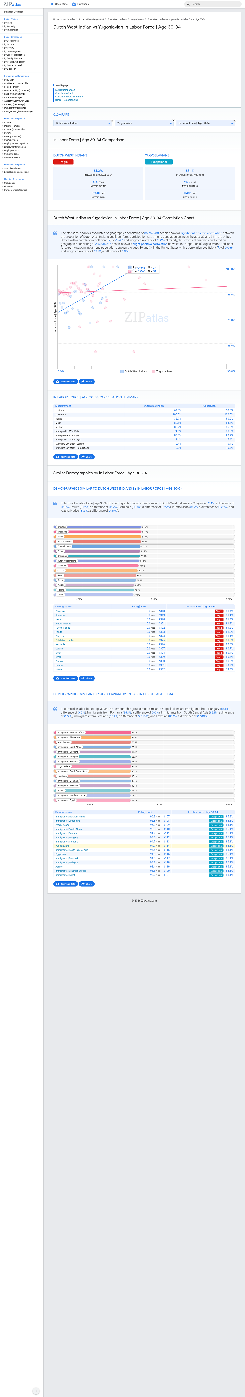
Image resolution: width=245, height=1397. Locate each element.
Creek (58, 657)
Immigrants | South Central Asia (72, 850)
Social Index (69, 19)
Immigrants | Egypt (65, 875)
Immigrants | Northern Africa (70, 816)
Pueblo (59, 661)
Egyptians (61, 854)
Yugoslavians (137, 19)
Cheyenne (61, 636)
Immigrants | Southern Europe (71, 870)
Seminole (60, 644)
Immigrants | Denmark (67, 858)
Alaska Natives (63, 623)
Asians (59, 866)
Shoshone (61, 615)
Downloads (83, 4)
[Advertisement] (98, 56)
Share (89, 381)
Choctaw (60, 611)
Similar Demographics (66, 100)
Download (228, 262)
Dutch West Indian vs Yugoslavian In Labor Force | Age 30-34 (176, 19)
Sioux (58, 652)
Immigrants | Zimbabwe (68, 820)
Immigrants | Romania (67, 841)
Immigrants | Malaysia (67, 862)
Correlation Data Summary (69, 96)
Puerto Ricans (63, 627)
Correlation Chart (64, 93)
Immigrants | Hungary (67, 837)
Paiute (59, 632)
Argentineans (62, 825)
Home (56, 19)
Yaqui (58, 619)
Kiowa (59, 669)
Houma (59, 665)
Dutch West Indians (117, 19)
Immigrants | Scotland (67, 833)
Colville (59, 648)
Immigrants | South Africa (69, 829)
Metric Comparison (65, 90)
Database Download (13, 12)
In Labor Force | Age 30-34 (91, 19)
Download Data (67, 381)
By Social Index (11, 41)
